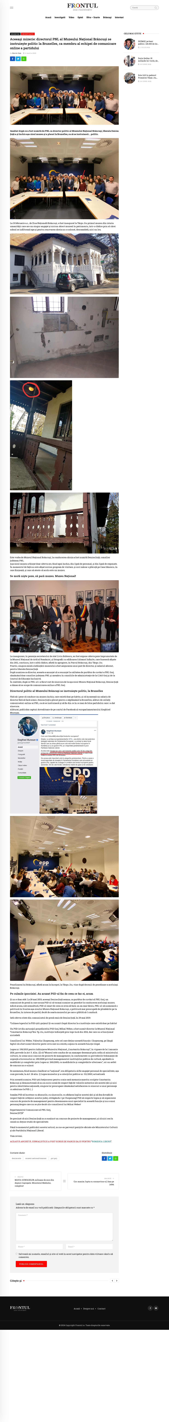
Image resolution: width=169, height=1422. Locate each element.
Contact (101, 1308)
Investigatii (60, 17)
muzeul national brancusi (35, 1158)
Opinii (80, 17)
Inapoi (20, 1177)
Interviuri (119, 17)
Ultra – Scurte (93, 17)
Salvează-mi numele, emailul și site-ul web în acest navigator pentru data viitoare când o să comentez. (66, 1255)
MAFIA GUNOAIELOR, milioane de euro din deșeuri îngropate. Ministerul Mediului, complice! (34, 1183)
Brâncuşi (107, 17)
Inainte (108, 1178)
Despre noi (88, 1308)
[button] (112, 1281)
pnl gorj (54, 1158)
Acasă (48, 17)
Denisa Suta (16, 1158)
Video (71, 17)
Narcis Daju (16, 53)
